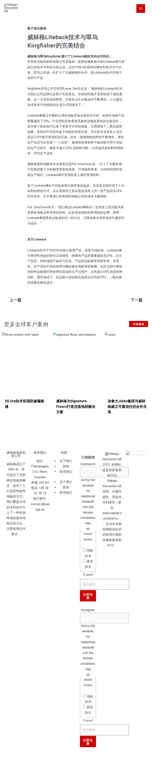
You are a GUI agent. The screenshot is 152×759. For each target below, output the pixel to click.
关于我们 (66, 461)
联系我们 (66, 472)
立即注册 (88, 596)
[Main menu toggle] (140, 8)
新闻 (66, 466)
